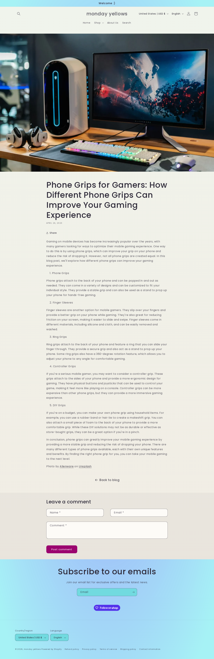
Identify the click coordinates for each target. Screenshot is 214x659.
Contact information (149, 649)
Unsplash (85, 466)
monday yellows (32, 649)
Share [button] (53, 233)
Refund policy (72, 649)
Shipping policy (128, 649)
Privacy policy (89, 649)
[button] (18, 13)
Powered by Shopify (51, 649)
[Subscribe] (133, 592)
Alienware (67, 466)
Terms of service (108, 649)
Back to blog (109, 480)
